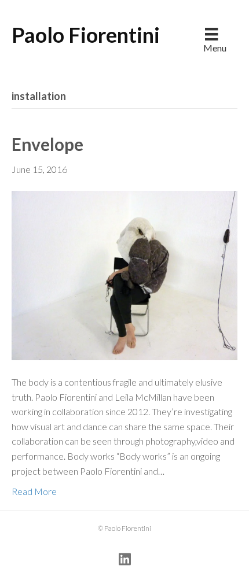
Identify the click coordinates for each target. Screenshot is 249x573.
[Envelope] (124, 274)
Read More (34, 491)
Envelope (47, 144)
